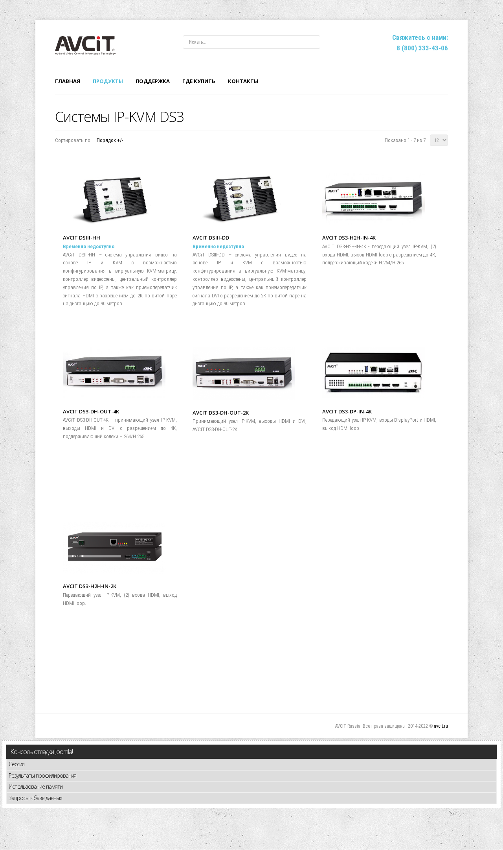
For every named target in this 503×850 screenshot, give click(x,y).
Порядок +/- (110, 140)
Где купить (198, 81)
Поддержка (153, 81)
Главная (67, 81)
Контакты (243, 81)
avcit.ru (441, 726)
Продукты (108, 81)
